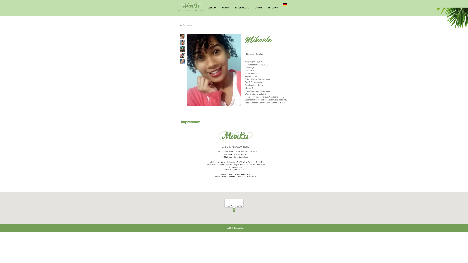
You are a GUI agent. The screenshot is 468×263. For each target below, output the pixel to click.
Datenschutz (239, 228)
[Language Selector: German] (287, 4)
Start (182, 25)
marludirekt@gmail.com (239, 157)
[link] (250, 54)
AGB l (230, 228)
